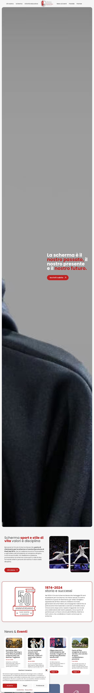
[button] (46, 670)
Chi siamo (10, 4)
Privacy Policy (28, 690)
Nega (25, 686)
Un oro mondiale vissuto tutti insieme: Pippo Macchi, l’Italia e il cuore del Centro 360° (35, 654)
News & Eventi (62, 4)
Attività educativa (31, 4)
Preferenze (40, 686)
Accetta (10, 686)
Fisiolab (71, 4)
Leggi (53, 672)
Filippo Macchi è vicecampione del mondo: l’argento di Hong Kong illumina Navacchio (58, 653)
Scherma (19, 4)
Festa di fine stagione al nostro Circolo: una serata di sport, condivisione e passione (79, 654)
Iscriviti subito (56, 277)
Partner (79, 4)
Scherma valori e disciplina (24, 539)
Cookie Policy (20, 690)
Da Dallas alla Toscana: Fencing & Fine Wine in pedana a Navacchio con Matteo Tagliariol (14, 653)
